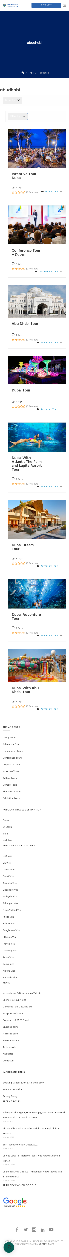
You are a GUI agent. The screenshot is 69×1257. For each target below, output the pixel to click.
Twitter (26, 1229)
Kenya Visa (8, 964)
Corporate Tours (11, 765)
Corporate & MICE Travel (16, 1020)
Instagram (34, 1229)
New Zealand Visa (12, 910)
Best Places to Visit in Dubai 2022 (20, 1145)
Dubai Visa (8, 876)
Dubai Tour (21, 390)
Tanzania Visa (10, 978)
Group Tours (52, 192)
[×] (9, 1247)
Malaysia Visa (10, 897)
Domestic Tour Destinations (17, 1007)
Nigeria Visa (9, 971)
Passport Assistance (13, 1014)
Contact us (8, 1061)
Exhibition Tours (11, 798)
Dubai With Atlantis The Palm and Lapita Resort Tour (27, 464)
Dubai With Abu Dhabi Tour (25, 690)
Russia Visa (8, 917)
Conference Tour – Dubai (26, 253)
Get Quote (46, 5)
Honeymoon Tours (12, 751)
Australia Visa (10, 883)
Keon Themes (46, 1244)
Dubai (6, 820)
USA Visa (7, 856)
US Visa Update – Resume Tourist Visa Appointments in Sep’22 (32, 1158)
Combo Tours (10, 785)
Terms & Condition (12, 1090)
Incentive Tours (11, 771)
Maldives (7, 841)
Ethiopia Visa (9, 937)
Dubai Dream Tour (23, 547)
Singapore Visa (10, 890)
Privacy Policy (10, 1096)
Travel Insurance (11, 1041)
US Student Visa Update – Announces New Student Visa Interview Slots (32, 1174)
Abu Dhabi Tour (25, 324)
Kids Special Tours (12, 792)
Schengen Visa (10, 903)
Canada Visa (9, 870)
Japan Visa (8, 957)
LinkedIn (43, 1229)
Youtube (51, 1229)
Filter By (10, 100)
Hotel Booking (11, 1034)
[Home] (23, 73)
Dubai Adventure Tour (26, 617)
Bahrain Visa (9, 924)
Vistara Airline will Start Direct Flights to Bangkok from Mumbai (31, 1131)
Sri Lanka (7, 827)
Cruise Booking (11, 1027)
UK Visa (7, 863)
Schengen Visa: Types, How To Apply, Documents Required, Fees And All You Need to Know (34, 1115)
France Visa (9, 944)
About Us (8, 1054)
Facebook (17, 1229)
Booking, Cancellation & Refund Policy (23, 1083)
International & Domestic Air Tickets (22, 993)
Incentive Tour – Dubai (25, 176)
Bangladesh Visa (11, 930)
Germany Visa (10, 951)
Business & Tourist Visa (14, 1000)
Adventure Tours (50, 343)
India (5, 834)
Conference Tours (49, 272)
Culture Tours (10, 778)
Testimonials (9, 1047)
